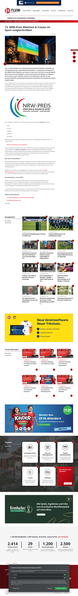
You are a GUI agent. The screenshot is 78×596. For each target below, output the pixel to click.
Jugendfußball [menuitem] (36, 10)
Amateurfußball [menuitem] (27, 10)
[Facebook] (6, 34)
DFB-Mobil (48, 478)
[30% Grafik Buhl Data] (39, 3)
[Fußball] (74, 53)
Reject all (49, 588)
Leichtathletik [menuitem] (45, 10)
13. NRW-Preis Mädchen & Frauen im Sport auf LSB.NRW (20, 197)
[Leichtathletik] (74, 57)
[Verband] (74, 61)
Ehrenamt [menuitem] (53, 10)
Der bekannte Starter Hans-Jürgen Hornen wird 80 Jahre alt (30, 300)
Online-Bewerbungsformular (14, 200)
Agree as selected (61, 588)
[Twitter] (9, 34)
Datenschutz (15, 563)
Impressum (8, 563)
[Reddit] (13, 34)
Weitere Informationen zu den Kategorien (17, 144)
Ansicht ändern (8, 222)
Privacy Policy (16, 588)
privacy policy (20, 584)
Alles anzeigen (8, 220)
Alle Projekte (68, 483)
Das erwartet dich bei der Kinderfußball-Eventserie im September (65, 254)
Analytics (15, 577)
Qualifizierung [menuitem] (61, 10)
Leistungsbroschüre (30, 453)
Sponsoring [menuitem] (70, 10)
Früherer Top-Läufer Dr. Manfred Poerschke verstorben (29, 277)
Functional (15, 574)
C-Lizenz (30, 478)
